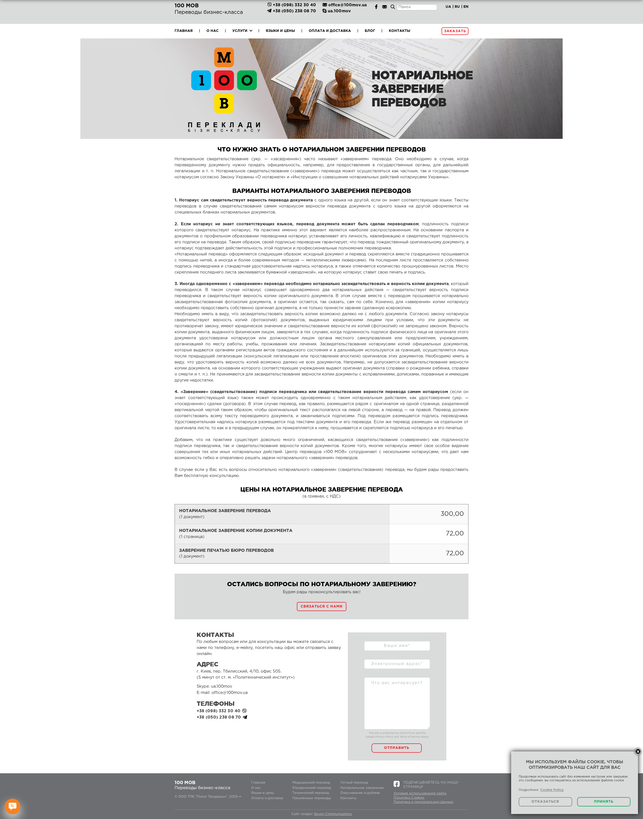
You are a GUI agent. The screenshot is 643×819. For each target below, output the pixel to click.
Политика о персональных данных (423, 802)
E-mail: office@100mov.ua (222, 693)
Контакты (399, 30)
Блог (370, 30)
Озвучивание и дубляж (360, 793)
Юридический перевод (311, 788)
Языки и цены (280, 30)
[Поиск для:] (417, 13)
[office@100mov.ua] (384, 7)
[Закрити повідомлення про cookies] (638, 751)
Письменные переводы (311, 798)
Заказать (455, 31)
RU (457, 6)
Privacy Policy (384, 737)
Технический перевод (310, 793)
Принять (603, 801)
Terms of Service (410, 737)
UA (448, 6)
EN (465, 6)
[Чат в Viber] (269, 5)
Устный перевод (354, 782)
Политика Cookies (409, 797)
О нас (212, 30)
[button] (321, 606)
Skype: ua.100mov (214, 686)
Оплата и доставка (330, 30)
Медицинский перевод (311, 782)
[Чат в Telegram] (269, 11)
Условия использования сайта (420, 793)
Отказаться (545, 801)
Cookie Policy (552, 789)
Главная (184, 30)
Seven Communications (333, 814)
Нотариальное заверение (362, 788)
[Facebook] (376, 7)
